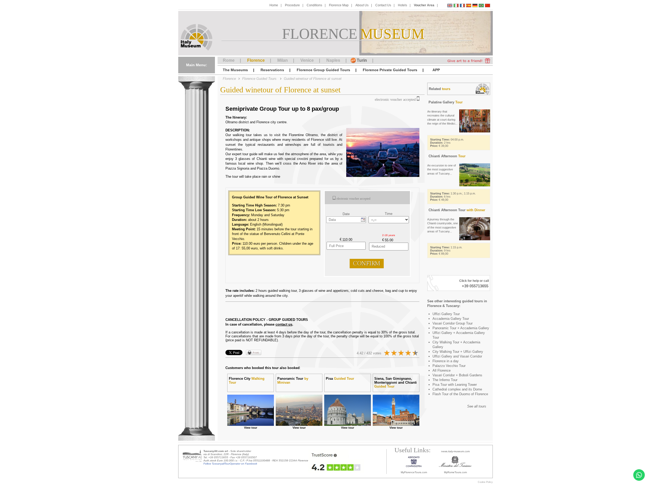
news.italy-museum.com (455, 451)
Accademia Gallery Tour (450, 319)
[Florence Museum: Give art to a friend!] (468, 60)
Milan (282, 60)
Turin (362, 60)
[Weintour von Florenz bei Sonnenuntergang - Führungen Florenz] (475, 6)
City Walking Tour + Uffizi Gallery (457, 352)
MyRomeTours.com (455, 472)
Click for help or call (474, 281)
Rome (229, 60)
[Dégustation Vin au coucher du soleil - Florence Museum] (462, 6)
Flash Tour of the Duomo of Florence (460, 394)
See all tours (476, 406)
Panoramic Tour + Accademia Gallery (460, 328)
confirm (366, 263)
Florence (256, 60)
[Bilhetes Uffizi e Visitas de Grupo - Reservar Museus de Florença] (481, 6)
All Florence (441, 370)
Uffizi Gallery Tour (446, 314)
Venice (307, 60)
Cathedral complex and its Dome (457, 389)
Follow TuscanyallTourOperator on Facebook (230, 463)
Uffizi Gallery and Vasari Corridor (457, 356)
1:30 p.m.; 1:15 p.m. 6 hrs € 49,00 (453, 196)
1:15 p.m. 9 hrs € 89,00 (446, 250)
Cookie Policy (485, 482)
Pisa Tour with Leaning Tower (454, 385)
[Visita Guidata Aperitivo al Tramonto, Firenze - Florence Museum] (456, 6)
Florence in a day (445, 361)
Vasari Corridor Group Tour (452, 323)
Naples (333, 60)
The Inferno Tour (444, 380)
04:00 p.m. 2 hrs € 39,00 (447, 142)
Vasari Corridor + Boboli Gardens (457, 375)
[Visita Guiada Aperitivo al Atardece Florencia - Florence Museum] (468, 6)
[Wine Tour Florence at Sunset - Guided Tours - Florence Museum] (449, 6)
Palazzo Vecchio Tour (449, 366)
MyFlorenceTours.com (414, 472)
